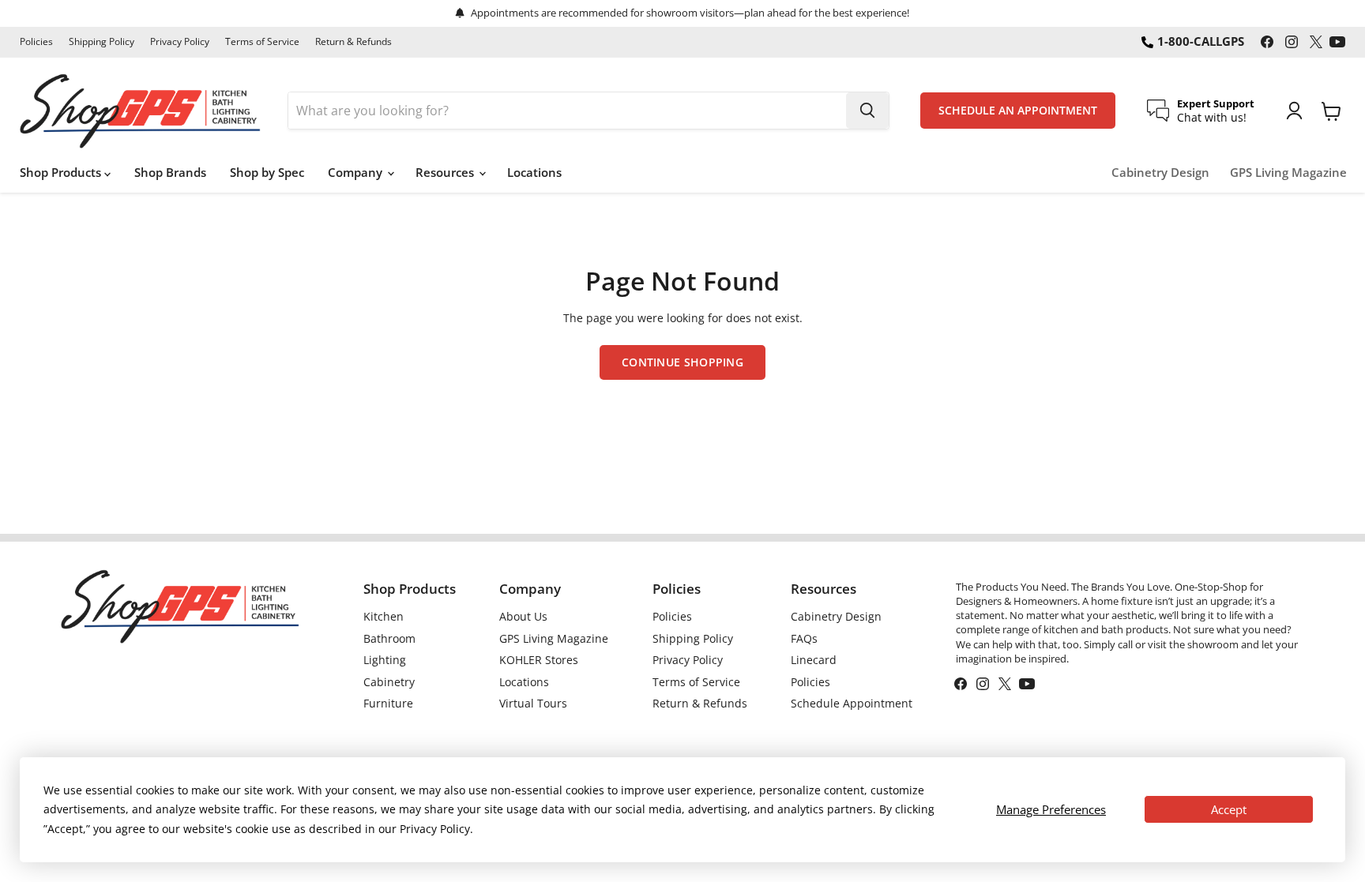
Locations (534, 172)
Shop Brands (170, 172)
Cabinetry (389, 681)
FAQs (804, 638)
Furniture (388, 703)
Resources (446, 172)
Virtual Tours (533, 703)
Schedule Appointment (851, 703)
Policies (36, 41)
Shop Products (62, 172)
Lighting (384, 659)
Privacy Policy (179, 41)
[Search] (867, 110)
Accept (1229, 809)
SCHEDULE (1017, 110)
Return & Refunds (353, 41)
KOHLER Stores (538, 659)
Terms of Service (262, 41)
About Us (523, 616)
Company (356, 172)
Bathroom (389, 638)
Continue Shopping (682, 362)
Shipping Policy (101, 41)
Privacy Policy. (436, 828)
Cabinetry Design (1160, 172)
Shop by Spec (267, 172)
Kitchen (383, 616)
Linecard (814, 659)
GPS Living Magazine (1288, 172)
